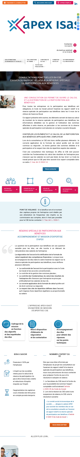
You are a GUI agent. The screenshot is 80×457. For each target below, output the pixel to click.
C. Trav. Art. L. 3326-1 (50, 220)
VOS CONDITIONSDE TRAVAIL (32, 60)
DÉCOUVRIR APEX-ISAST (44, 3)
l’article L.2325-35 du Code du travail (56, 387)
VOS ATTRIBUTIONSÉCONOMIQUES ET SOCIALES (13, 60)
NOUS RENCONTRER (59, 425)
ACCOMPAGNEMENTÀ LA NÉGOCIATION (68, 60)
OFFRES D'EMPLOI (65, 3)
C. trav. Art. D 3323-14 (39, 162)
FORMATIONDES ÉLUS (55, 60)
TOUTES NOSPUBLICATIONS (39, 66)
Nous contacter (50, 169)
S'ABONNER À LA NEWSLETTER (16, 3)
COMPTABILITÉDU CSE (44, 60)
